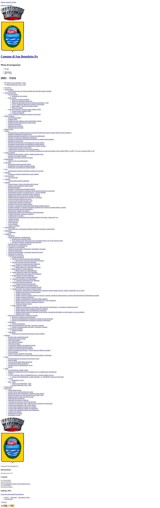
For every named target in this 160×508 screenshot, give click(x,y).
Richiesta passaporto (14, 187)
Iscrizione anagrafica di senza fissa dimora (20, 209)
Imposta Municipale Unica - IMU (16, 84)
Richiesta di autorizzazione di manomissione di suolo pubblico (26, 142)
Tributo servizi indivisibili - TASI (16, 83)
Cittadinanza (11, 232)
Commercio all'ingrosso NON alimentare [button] (24, 279)
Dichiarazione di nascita (15, 413)
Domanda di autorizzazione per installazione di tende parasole (26, 144)
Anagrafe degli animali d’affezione (18, 363)
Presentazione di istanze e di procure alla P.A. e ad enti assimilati (27, 192)
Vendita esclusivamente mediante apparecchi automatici (32, 309)
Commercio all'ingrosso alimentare (26, 284)
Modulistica (7, 72)
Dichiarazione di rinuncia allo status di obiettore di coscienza (25, 171)
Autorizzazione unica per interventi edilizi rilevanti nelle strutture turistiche (29, 91)
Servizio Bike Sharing (14, 118)
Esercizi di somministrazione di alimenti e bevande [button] (23, 315)
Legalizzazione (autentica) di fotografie (19, 202)
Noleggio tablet (12, 119)
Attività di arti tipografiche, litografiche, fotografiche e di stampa (27, 249)
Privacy (6, 497)
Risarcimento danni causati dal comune (19, 164)
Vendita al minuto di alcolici (24, 304)
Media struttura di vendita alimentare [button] (22, 269)
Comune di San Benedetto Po (19, 56)
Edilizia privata (8, 129)
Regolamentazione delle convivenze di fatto (21, 397)
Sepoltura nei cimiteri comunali (17, 156)
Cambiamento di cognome (16, 216)
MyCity (4, 502)
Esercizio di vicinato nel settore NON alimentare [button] (26, 259)
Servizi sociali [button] (12, 98)
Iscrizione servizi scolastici (19, 96)
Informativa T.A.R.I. (18, 380)
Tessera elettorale (13, 352)
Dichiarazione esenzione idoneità (21, 239)
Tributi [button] (6, 368)
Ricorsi (10, 367)
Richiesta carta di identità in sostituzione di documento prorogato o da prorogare (31, 191)
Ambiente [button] (7, 179)
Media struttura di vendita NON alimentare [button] (24, 265)
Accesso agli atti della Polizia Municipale (20, 362)
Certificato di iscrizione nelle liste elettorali (20, 348)
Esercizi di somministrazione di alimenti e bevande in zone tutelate (31, 320)
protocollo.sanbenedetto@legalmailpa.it (12, 494)
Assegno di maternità (18, 113)
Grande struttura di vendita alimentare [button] (23, 275)
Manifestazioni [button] (8, 159)
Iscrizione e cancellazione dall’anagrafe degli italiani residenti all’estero (28, 206)
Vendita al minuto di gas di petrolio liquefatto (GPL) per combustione (36, 300)
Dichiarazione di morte (14, 390)
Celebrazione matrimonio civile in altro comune (22, 405)
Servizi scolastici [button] (13, 94)
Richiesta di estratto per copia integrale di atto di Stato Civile (25, 395)
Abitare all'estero (13, 222)
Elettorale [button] (7, 335)
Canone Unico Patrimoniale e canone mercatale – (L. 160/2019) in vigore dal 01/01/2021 (38, 377)
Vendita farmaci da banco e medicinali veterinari (30, 302)
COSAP (10, 373)
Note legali (13, 497)
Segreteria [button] (7, 172)
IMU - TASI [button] (11, 382)
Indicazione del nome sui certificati (18, 400)
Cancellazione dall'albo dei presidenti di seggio (21, 345)
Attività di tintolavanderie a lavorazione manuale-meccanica (25, 252)
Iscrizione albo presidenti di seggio (18, 337)
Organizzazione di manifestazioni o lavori (20, 365)
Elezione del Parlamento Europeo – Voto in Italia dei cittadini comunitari (29, 350)
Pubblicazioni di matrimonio (16, 398)
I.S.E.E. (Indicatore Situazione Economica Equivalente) (28, 104)
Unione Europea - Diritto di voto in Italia (20, 353)
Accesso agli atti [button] (9, 176)
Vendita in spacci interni (23, 314)
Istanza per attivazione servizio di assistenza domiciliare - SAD (30, 103)
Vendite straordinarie (18, 257)
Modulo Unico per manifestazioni (18, 161)
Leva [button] (5, 169)
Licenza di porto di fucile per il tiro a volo (20, 201)
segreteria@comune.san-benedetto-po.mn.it (17, 484)
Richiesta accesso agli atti (15, 141)
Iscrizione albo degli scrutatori (17, 338)
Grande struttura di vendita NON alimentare (28, 274)
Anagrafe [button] (7, 182)
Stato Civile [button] (7, 388)
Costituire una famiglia (14, 412)
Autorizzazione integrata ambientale (18, 181)
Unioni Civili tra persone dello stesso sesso (20, 392)
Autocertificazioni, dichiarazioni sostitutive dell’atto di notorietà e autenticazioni (31, 229)
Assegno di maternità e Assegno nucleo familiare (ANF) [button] (24, 109)
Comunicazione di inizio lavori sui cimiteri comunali (23, 149)
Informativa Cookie (24, 497)
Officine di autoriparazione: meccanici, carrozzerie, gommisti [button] (26, 325)
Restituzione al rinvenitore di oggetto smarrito (21, 166)
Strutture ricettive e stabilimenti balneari (19, 244)
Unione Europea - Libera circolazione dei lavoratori (23, 184)
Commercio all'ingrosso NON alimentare (27, 280)
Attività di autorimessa (18, 324)
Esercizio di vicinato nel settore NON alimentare (30, 260)
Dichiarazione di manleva (15, 126)
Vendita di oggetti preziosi (23, 294)
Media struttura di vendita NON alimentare (28, 267)
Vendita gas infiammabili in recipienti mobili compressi (32, 299)
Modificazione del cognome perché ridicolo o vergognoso (25, 197)
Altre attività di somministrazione (17, 245)
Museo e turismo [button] (9, 116)
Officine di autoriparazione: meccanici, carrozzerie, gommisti (29, 327)
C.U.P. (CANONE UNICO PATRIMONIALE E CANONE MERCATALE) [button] (31, 375)
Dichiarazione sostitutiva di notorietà (18, 211)
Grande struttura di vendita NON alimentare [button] (25, 272)
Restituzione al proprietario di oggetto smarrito (21, 167)
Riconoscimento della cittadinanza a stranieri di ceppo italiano (26, 393)
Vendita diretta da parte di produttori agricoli (28, 287)
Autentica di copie (13, 221)
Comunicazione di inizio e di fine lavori (19, 147)
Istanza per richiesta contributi (20, 99)
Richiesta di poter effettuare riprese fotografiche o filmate (24, 121)
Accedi (6, 69)
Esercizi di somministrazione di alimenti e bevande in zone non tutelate (32, 319)
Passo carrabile (12, 360)
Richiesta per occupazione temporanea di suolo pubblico (28, 333)
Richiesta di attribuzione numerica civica (20, 134)
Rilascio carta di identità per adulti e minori (20, 186)
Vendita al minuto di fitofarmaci (25, 297)
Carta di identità (12, 224)
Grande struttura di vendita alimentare (27, 277)
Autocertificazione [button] (9, 227)
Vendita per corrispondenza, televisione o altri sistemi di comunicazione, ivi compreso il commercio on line (47, 307)
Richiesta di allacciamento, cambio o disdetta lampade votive (26, 154)
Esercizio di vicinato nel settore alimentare (28, 264)
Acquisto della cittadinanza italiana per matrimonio (23, 408)
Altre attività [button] (11, 332)
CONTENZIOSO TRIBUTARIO (18, 370)
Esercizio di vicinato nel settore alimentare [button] (24, 262)
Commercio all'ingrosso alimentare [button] (22, 282)
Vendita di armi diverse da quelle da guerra (28, 292)
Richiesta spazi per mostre (15, 127)
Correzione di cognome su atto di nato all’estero (22, 402)
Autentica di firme (13, 219)
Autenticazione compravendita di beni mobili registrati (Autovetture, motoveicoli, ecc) (33, 217)
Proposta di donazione (14, 124)
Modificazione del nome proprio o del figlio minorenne (24, 196)
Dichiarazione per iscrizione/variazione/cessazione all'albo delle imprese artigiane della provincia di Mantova (39, 132)
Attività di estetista (17, 330)
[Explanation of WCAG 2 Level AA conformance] (11, 506)
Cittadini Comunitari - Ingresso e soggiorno (20, 214)
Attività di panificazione (15, 250)
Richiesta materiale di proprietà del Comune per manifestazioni (26, 136)
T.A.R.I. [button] (10, 378)
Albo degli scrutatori (14, 340)
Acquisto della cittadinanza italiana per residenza (22, 407)
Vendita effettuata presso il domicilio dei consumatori (31, 310)
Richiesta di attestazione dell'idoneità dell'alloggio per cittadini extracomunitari (31, 139)
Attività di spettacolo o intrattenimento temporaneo (26, 242)
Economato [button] (7, 162)
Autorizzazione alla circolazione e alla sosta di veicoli (23, 358)
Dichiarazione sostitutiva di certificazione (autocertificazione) (26, 212)
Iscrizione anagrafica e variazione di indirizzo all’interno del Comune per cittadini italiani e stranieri (37, 207)
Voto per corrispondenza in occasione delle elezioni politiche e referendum (29, 355)
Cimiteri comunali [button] (9, 152)
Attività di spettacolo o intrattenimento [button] (19, 237)
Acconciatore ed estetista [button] (15, 328)
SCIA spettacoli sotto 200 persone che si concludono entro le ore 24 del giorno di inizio (37, 240)
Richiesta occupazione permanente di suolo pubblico (23, 174)
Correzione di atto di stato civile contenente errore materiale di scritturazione (30, 403)
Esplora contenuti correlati (8, 2)
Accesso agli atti (13, 177)
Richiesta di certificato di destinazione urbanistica (22, 137)
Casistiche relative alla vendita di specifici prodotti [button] (26, 289)
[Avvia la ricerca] (1, 61)
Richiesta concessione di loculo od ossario (20, 157)
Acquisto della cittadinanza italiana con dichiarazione (23, 410)
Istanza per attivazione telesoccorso (22, 101)
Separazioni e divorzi (14, 415)
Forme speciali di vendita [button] (19, 305)
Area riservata (8, 499)
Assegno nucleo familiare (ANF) (21, 111)
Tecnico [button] (6, 131)
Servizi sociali (8, 387)
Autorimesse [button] (11, 322)
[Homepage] (12, 52)
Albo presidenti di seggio (15, 342)
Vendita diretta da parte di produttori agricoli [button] (25, 285)
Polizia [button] (6, 357)
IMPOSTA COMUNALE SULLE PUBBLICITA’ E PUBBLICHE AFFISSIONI (32, 372)
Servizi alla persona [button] (10, 93)
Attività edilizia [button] (8, 89)
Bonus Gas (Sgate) (17, 108)
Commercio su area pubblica (16, 247)
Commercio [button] (7, 234)
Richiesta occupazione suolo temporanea (24, 317)
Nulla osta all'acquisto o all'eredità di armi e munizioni (24, 194)
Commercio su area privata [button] (16, 255)
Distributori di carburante (15, 254)
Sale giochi (11, 235)
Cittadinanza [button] (8, 230)
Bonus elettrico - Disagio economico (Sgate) (25, 106)
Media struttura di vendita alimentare (26, 270)
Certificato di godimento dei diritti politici (20, 347)
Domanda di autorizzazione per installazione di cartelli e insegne (27, 146)
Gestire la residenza (14, 225)
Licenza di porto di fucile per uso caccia (19, 199)
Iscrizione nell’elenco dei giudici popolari (20, 204)
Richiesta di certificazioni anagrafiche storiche (21, 189)
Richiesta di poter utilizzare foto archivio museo (22, 122)
